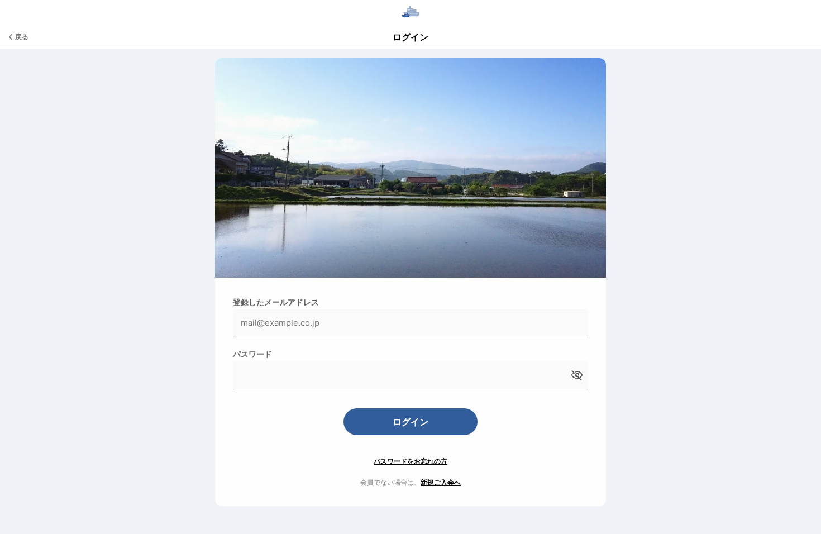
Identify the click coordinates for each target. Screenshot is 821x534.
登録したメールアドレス (276, 302)
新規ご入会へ (441, 482)
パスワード (252, 354)
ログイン (410, 421)
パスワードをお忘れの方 (410, 461)
